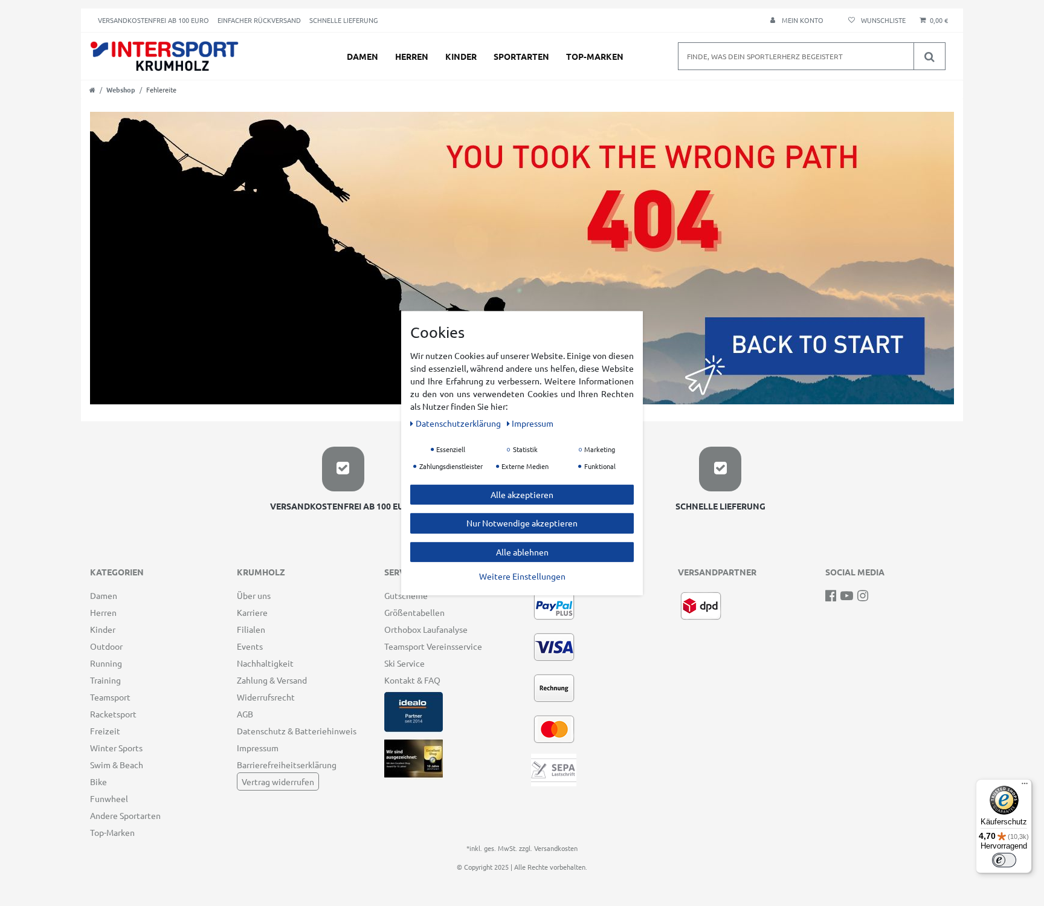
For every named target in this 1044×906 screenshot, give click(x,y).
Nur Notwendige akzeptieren (522, 522)
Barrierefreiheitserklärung (287, 764)
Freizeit (105, 730)
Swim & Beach (116, 764)
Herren (411, 56)
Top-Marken (595, 56)
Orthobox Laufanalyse (426, 629)
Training (105, 680)
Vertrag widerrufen (278, 781)
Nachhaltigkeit (265, 663)
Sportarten (521, 56)
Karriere (252, 612)
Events (250, 646)
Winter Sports (116, 747)
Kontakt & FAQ (412, 680)
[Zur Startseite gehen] (92, 89)
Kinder (461, 56)
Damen (362, 56)
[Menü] (1024, 786)
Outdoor (106, 646)
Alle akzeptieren (522, 493)
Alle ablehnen (522, 551)
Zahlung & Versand (272, 680)
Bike (98, 781)
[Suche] (929, 56)
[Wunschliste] (875, 20)
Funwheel (109, 798)
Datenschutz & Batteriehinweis (296, 730)
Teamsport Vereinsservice (433, 646)
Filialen (251, 629)
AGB (245, 713)
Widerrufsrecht (266, 696)
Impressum (258, 747)
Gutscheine (406, 595)
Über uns (254, 595)
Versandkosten (556, 848)
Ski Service (404, 663)
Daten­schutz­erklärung (459, 422)
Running (106, 663)
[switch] (1004, 860)
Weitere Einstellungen (522, 576)
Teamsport (110, 696)
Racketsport (113, 713)
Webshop (120, 89)
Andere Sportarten (125, 815)
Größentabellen (414, 612)
